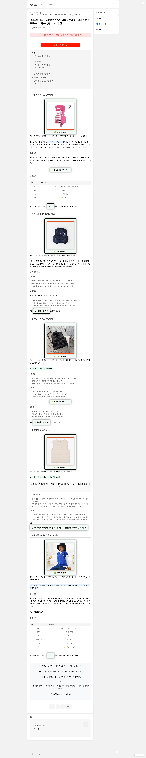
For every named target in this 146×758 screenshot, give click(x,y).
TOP (117, 752)
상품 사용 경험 (39, 67)
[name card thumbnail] (85, 724)
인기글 (104, 24)
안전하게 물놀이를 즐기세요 (42, 65)
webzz (33, 4)
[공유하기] (58, 706)
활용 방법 (38, 70)
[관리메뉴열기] (143, 3)
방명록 (51, 4)
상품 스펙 (38, 61)
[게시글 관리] (62, 706)
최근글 (98, 24)
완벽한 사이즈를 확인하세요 (42, 74)
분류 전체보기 (100, 12)
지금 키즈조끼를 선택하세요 (42, 56)
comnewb (43, 754)
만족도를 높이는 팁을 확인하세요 (44, 81)
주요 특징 (38, 59)
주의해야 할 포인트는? (40, 77)
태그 (45, 4)
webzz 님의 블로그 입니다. (39, 725)
